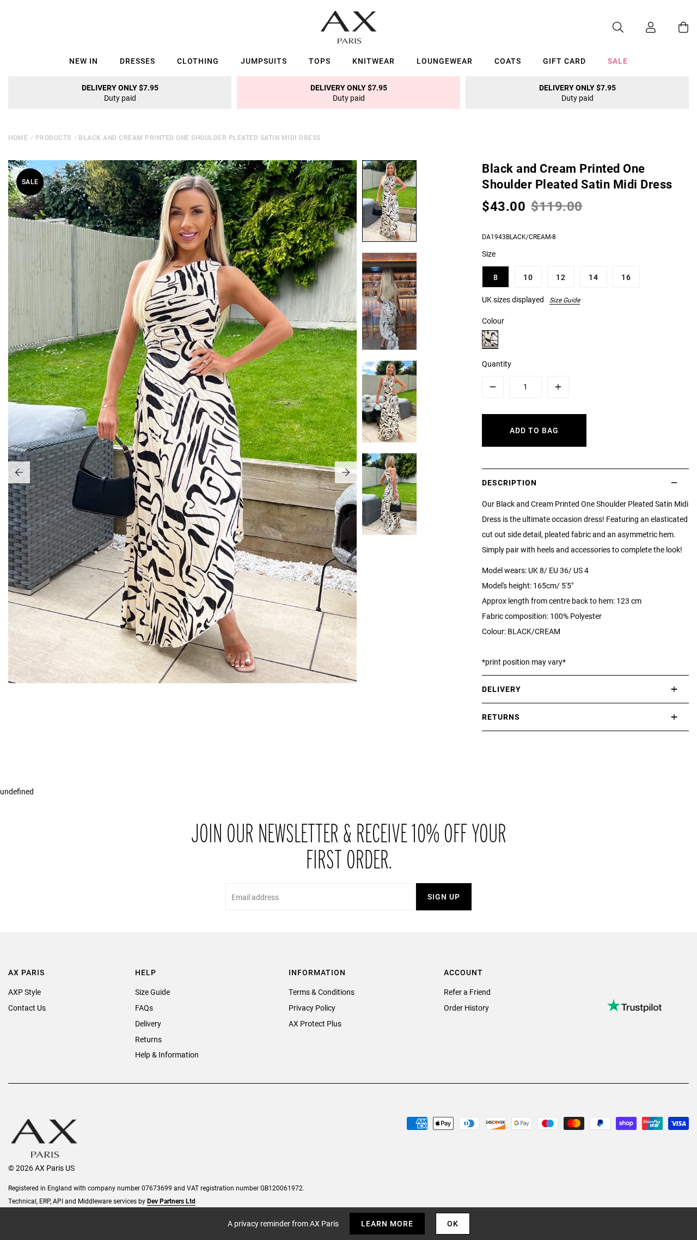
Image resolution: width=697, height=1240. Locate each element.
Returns (148, 1039)
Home (18, 137)
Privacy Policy (312, 1007)
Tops (320, 61)
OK (452, 1223)
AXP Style (24, 992)
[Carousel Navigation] (182, 472)
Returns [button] (501, 717)
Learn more (387, 1223)
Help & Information (167, 1054)
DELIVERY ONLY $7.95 (120, 92)
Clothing (198, 61)
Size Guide (564, 299)
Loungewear (445, 61)
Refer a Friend (467, 992)
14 (593, 277)
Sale (618, 61)
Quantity (496, 363)
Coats (507, 61)
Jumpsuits (264, 61)
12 (561, 277)
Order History (466, 1007)
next (346, 472)
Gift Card (564, 61)
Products (53, 137)
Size (489, 253)
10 (528, 277)
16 (626, 277)
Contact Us (27, 1007)
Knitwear (373, 61)
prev (19, 472)
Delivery (148, 1023)
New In (83, 61)
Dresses (137, 61)
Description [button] (509, 482)
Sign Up (443, 896)
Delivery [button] (501, 689)
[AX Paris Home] (349, 27)
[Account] (639, 27)
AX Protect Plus (315, 1023)
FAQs (144, 1007)
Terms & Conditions (321, 992)
